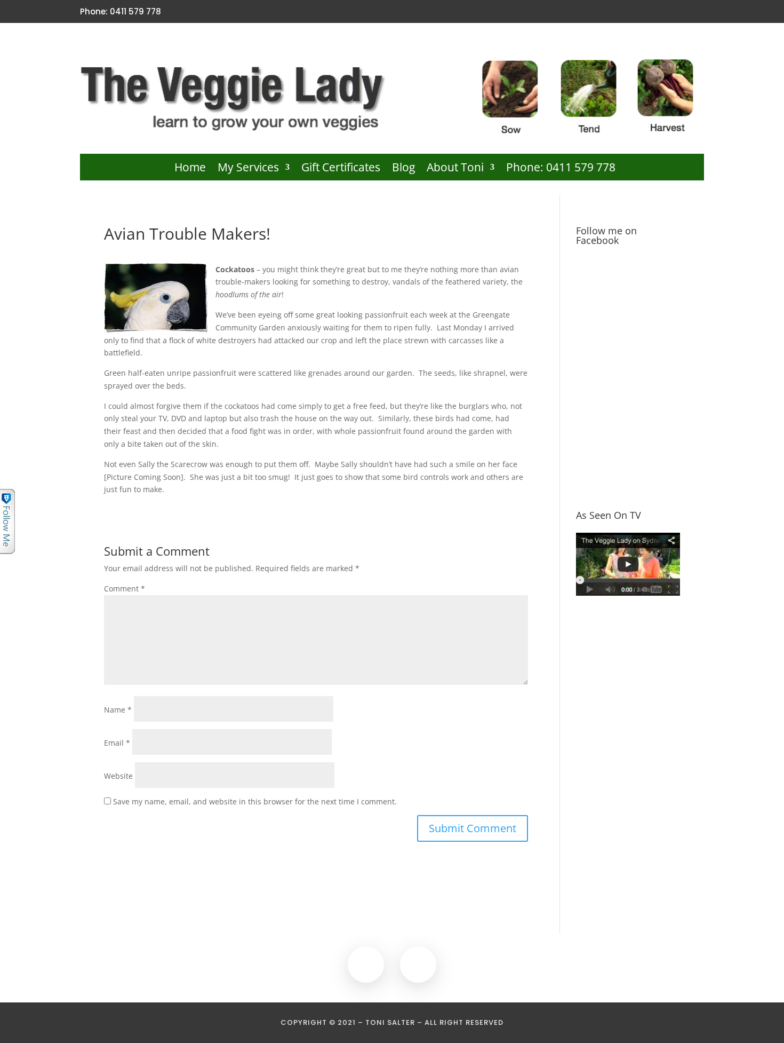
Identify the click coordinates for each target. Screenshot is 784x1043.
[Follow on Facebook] (679, 12)
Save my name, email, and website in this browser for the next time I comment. (255, 801)
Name (118, 710)
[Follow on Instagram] (697, 12)
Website (118, 776)
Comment (124, 588)
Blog (403, 169)
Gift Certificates (340, 169)
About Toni (455, 169)
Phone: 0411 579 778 (560, 169)
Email (117, 743)
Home (190, 169)
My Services (248, 169)
